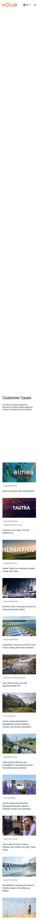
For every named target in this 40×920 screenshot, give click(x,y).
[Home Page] (12, 6)
